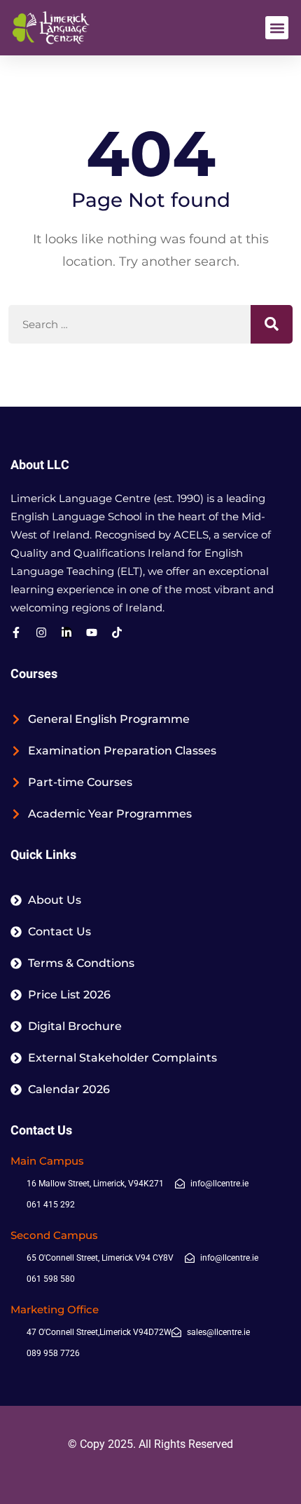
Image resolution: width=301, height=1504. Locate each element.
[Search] (272, 324)
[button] (276, 27)
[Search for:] (150, 324)
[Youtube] (91, 632)
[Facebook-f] (16, 632)
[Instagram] (41, 632)
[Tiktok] (116, 632)
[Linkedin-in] (66, 632)
